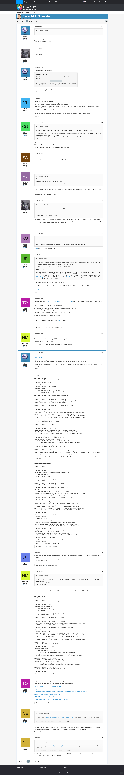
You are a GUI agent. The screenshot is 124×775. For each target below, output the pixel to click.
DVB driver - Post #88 (39, 357)
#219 (102, 67)
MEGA (36, 289)
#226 (102, 254)
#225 (102, 234)
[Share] (106, 21)
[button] (86, 2)
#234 (102, 737)
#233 (102, 709)
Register (99, 2)
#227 (102, 298)
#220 (102, 98)
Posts (24, 39)
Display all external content (56, 81)
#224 (102, 200)
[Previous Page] (17, 21)
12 (24, 21)
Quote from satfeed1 (43, 238)
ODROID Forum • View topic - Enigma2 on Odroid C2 (47, 697)
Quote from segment (43, 575)
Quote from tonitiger (43, 713)
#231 (102, 571)
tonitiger (46, 702)
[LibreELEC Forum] (62, 7)
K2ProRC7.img (69, 277)
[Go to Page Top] (121, 773)
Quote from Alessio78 (43, 204)
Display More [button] (68, 721)
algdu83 (45, 546)
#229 (102, 352)
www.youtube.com (70, 74)
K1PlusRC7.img (39, 277)
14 (29, 21)
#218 (102, 49)
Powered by (62, 772)
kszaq (60, 320)
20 (34, 21)
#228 (102, 333)
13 (27, 21)
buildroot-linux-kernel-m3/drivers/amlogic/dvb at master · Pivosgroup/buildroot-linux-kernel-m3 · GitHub (60, 691)
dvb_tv (36, 689)
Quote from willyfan (43, 30)
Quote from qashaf (42, 258)
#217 (102, 26)
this (37, 248)
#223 (102, 172)
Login (93, 2)
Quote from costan (42, 176)
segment (46, 565)
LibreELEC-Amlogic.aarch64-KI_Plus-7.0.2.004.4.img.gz (58, 301)
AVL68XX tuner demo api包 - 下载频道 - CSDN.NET (46, 694)
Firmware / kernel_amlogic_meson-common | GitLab (47, 686)
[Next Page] (37, 21)
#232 (102, 679)
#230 (102, 552)
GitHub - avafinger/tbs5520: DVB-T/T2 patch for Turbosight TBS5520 (51, 699)
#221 (102, 122)
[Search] (105, 2)
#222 (102, 153)
